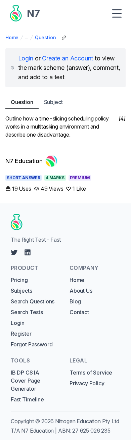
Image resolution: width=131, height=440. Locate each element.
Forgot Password (31, 344)
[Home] (63, 222)
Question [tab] (22, 102)
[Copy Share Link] (63, 37)
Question (45, 37)
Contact (79, 312)
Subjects (21, 290)
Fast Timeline (27, 399)
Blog (75, 301)
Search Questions (32, 301)
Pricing (19, 280)
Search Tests (27, 312)
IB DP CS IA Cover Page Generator (25, 380)
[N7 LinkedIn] (27, 252)
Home (11, 37)
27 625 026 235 (91, 430)
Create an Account (67, 58)
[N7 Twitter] (14, 252)
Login (25, 58)
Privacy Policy (87, 383)
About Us (81, 290)
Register (21, 333)
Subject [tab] (53, 102)
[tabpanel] (65, 126)
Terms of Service (91, 372)
